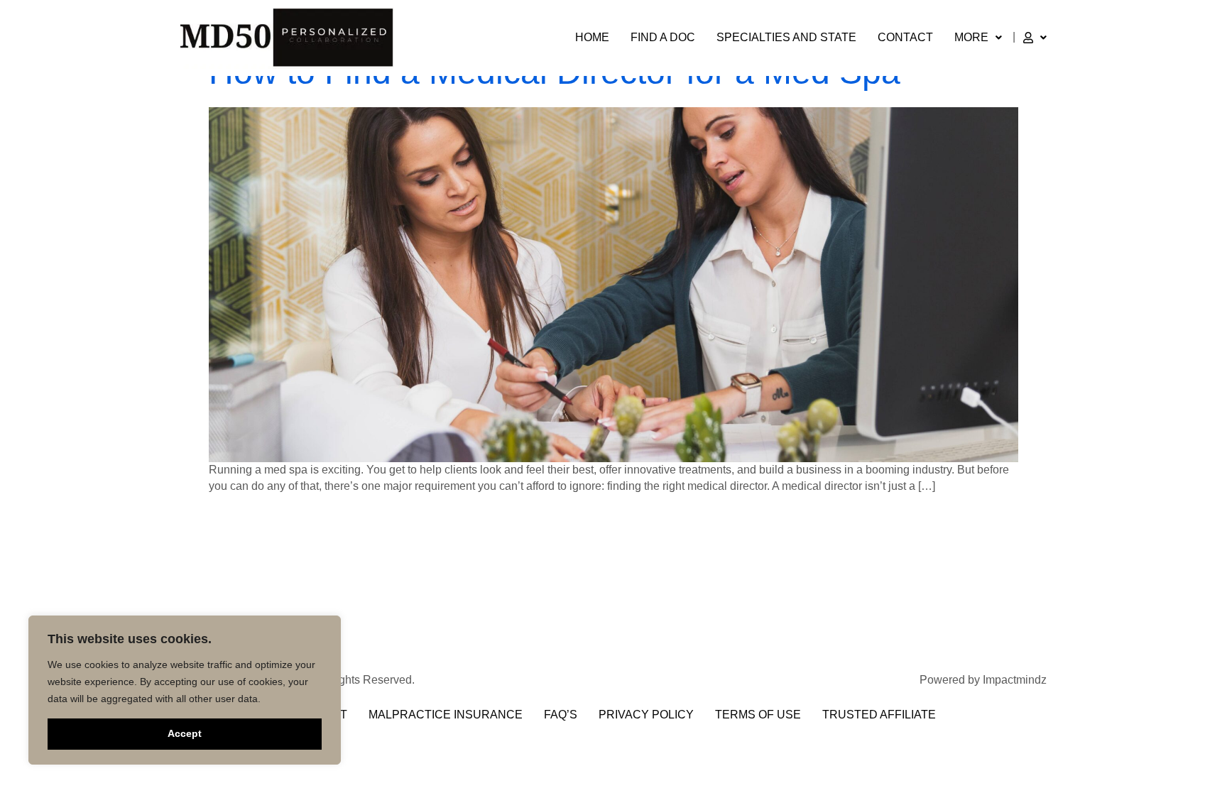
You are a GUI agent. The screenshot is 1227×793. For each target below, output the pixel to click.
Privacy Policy (646, 715)
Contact (905, 37)
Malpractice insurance (446, 715)
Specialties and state (786, 37)
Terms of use (758, 715)
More (971, 37)
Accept (185, 733)
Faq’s (560, 715)
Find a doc (663, 37)
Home (592, 37)
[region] (184, 690)
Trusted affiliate (879, 715)
